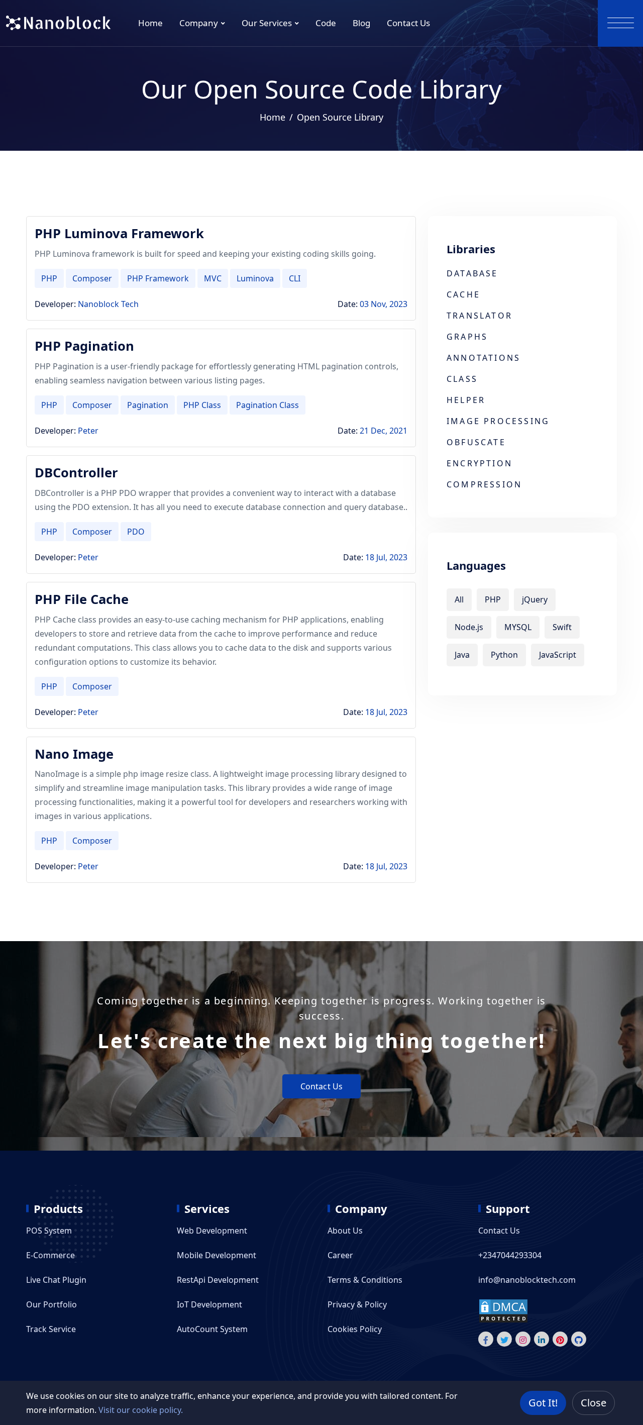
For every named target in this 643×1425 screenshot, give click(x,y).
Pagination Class (267, 405)
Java (462, 654)
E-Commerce (50, 1255)
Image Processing (498, 421)
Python (504, 654)
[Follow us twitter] (504, 1339)
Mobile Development (216, 1255)
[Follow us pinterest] (560, 1339)
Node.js (469, 627)
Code (325, 23)
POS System (49, 1230)
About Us (345, 1230)
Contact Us (408, 23)
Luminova (255, 278)
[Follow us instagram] (522, 1339)
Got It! (543, 1402)
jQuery (535, 599)
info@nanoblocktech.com (527, 1279)
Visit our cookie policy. (140, 1409)
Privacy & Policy (357, 1304)
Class (462, 379)
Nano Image (74, 754)
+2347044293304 (510, 1255)
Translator (479, 316)
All (459, 599)
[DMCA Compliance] (503, 1310)
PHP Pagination (84, 346)
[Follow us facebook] (485, 1339)
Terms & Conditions (365, 1279)
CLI (294, 278)
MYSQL (517, 627)
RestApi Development (218, 1279)
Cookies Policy (355, 1329)
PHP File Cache (82, 599)
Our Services (267, 23)
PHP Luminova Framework (119, 233)
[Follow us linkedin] (541, 1339)
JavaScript (557, 654)
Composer (92, 278)
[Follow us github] (578, 1339)
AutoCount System (212, 1329)
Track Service (51, 1329)
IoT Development (209, 1304)
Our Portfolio (51, 1304)
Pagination (147, 405)
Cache (463, 294)
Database (472, 273)
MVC (213, 278)
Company (198, 23)
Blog (361, 23)
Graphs (467, 337)
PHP (49, 278)
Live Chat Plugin (56, 1279)
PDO (136, 531)
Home (150, 23)
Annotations (483, 358)
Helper (466, 400)
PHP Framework (158, 278)
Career (340, 1255)
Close (593, 1402)
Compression (484, 484)
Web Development (212, 1230)
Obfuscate (476, 442)
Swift (562, 627)
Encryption (479, 463)
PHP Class (202, 405)
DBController (76, 472)
